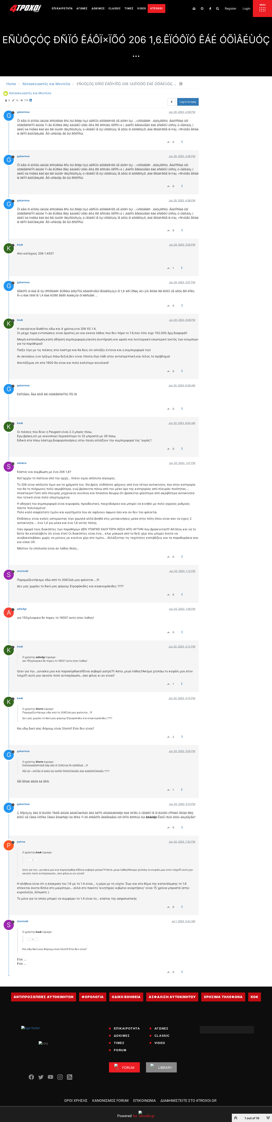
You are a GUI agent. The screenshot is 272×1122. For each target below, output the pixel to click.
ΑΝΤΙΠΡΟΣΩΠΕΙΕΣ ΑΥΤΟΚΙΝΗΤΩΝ (44, 997)
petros (21, 841)
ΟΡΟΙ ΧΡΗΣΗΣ (76, 1100)
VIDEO (159, 1043)
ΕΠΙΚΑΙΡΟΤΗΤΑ (127, 1028)
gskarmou (23, 112)
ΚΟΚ (254, 997)
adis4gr (22, 608)
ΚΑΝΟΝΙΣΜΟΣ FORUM (110, 1100)
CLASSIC (162, 1035)
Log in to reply (188, 101)
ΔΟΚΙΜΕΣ (122, 1035)
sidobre (22, 463)
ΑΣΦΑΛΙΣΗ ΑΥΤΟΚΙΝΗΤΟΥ (172, 997)
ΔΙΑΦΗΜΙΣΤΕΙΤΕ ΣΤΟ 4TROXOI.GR (188, 1100)
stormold (22, 571)
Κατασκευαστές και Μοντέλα (30, 93)
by (127, 1116)
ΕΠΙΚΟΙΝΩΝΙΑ (144, 1100)
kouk (20, 244)
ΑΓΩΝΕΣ (161, 1028)
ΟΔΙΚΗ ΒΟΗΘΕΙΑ (126, 997)
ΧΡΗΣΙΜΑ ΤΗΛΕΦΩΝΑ (223, 997)
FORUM (120, 1050)
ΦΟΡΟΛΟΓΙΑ (93, 997)
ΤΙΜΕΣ (119, 1043)
